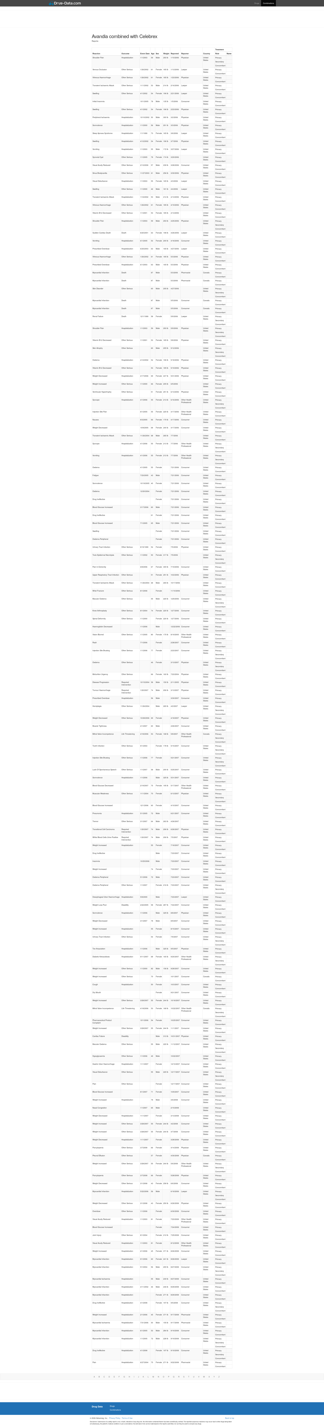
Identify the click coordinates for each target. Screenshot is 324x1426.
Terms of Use (127, 1418)
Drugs (256, 3)
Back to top (229, 1418)
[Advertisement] (162, 18)
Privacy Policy (114, 1418)
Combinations (268, 3)
